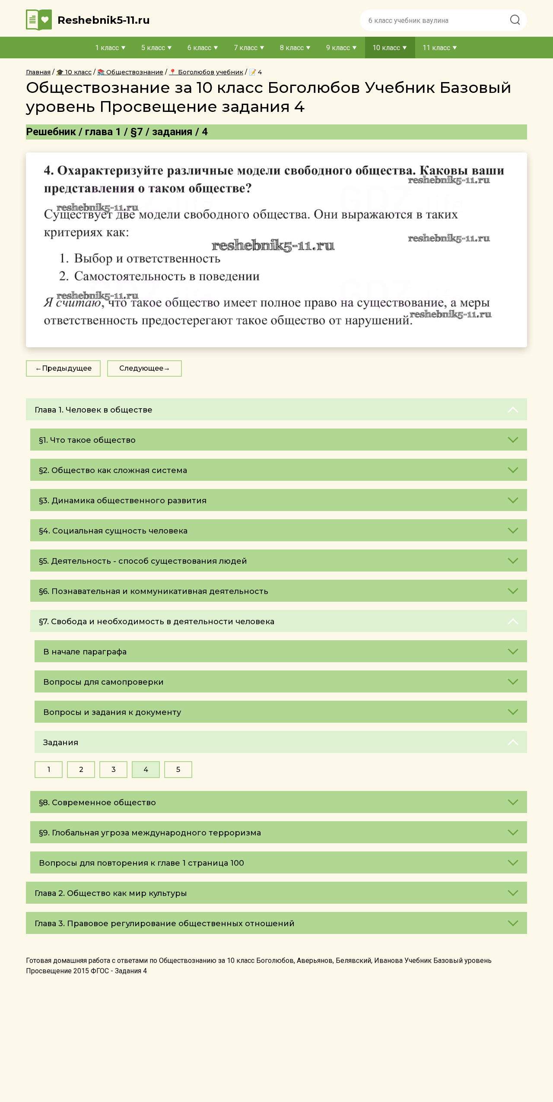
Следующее (141, 368)
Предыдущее (67, 368)
